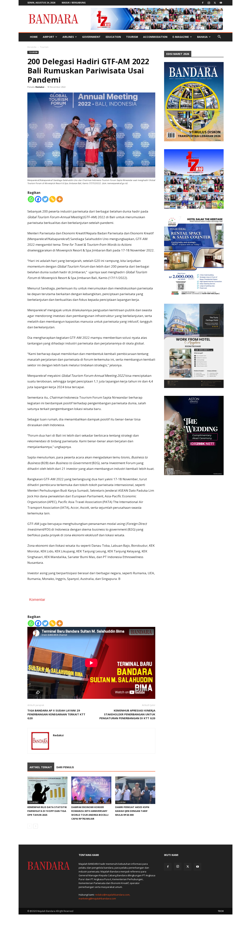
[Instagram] (208, 3)
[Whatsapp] (31, 199)
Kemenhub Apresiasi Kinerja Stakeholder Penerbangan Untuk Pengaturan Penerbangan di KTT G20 (127, 714)
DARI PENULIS (65, 767)
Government (91, 37)
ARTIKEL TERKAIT (41, 767)
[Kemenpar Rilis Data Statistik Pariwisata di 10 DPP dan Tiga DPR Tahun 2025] (47, 790)
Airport (48, 37)
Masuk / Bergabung (74, 2)
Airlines (68, 37)
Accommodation (155, 37)
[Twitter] (215, 3)
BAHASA (202, 37)
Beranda (31, 47)
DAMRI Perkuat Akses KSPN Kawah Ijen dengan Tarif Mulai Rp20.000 (132, 810)
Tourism (132, 37)
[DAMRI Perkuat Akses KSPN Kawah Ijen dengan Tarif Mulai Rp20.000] (135, 790)
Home (34, 37)
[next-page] (35, 826)
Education (113, 37)
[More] (59, 199)
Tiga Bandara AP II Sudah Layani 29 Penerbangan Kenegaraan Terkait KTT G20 (56, 714)
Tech (221, 911)
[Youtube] (221, 3)
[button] (219, 37)
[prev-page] (29, 826)
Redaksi (39, 87)
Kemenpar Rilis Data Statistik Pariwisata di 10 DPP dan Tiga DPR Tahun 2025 (47, 810)
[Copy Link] (52, 199)
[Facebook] (202, 3)
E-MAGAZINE (181, 37)
